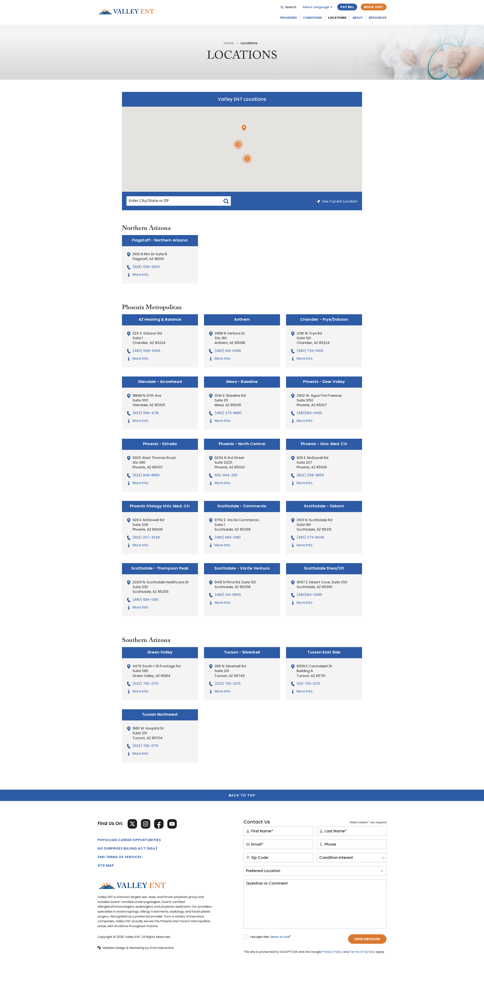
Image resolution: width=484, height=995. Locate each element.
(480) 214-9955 (228, 595)
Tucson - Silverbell (242, 652)
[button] (244, 128)
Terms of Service (362, 952)
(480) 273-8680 (228, 413)
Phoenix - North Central (242, 444)
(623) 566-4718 (146, 413)
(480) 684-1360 (146, 600)
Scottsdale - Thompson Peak (159, 568)
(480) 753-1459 (310, 351)
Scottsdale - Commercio (241, 506)
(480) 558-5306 (146, 351)
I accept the (259, 937)
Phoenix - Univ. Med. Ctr (324, 444)
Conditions (312, 17)
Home (229, 43)
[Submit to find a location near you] (226, 201)
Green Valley (159, 652)
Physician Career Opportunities (129, 840)
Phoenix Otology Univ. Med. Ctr (160, 506)
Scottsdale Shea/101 (324, 568)
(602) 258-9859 (310, 475)
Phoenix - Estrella (160, 444)
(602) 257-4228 (146, 537)
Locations (337, 17)
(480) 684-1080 (228, 537)
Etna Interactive (162, 948)
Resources (377, 17)
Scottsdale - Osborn (324, 506)
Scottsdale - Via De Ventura (242, 568)
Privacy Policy (332, 952)
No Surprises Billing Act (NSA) (128, 849)
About (357, 17)
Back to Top (242, 795)
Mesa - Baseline (242, 382)
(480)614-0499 (309, 413)
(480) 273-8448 (310, 537)
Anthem (242, 320)
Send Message (367, 939)
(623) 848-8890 (146, 475)
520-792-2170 (308, 684)
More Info (140, 275)
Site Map (106, 866)
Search (290, 7)
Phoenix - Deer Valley (324, 382)
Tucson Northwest (160, 715)
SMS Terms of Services (120, 857)
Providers (288, 17)
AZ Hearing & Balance (160, 320)
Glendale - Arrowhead (160, 382)
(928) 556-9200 (146, 267)
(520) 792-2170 (145, 684)
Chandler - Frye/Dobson (324, 320)
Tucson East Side (324, 652)
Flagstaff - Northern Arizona (160, 240)
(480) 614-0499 (228, 351)
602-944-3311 (226, 475)
